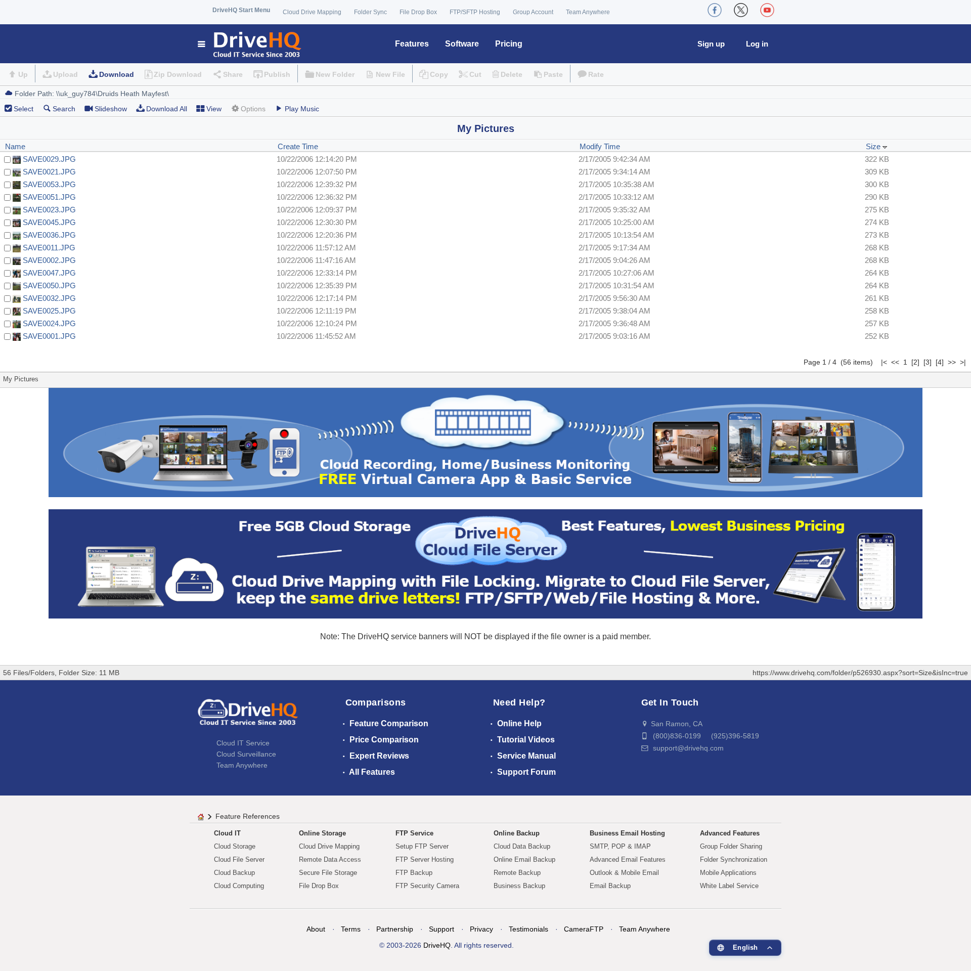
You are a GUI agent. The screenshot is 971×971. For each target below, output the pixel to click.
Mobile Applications (728, 872)
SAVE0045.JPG (49, 222)
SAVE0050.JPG (49, 285)
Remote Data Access (330, 859)
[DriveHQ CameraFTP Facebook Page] (714, 10)
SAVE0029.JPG (49, 159)
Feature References (247, 816)
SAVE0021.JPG (49, 171)
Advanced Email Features (628, 859)
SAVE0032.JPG (49, 298)
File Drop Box (418, 12)
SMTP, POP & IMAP (620, 846)
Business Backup (519, 886)
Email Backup (610, 886)
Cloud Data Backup (522, 846)
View (214, 109)
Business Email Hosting (627, 833)
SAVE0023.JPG (49, 209)
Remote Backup (517, 872)
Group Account (533, 12)
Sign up (711, 43)
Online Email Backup (524, 859)
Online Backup (517, 833)
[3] (927, 362)
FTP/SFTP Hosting (475, 12)
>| (963, 362)
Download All (166, 109)
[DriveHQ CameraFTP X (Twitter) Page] (741, 10)
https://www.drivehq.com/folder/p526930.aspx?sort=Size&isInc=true (860, 673)
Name (15, 146)
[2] (915, 362)
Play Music (302, 109)
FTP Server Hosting (424, 859)
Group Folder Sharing (731, 846)
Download (116, 74)
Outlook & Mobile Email (624, 872)
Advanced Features (730, 833)
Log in (757, 43)
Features (412, 43)
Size (874, 146)
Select (23, 109)
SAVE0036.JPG (49, 235)
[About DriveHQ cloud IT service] (247, 717)
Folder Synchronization (733, 859)
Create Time (298, 146)
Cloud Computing (239, 886)
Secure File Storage (328, 872)
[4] (940, 362)
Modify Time (600, 146)
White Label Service (729, 886)
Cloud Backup (234, 872)
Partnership (394, 929)
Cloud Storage (234, 846)
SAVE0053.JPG (49, 184)
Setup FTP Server (422, 846)
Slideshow (111, 109)
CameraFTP (583, 929)
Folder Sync (370, 12)
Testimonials (528, 929)
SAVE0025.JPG (49, 310)
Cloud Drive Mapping (312, 12)
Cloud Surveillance (246, 754)
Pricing (508, 43)
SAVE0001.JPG (49, 336)
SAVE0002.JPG (49, 260)
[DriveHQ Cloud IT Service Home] (250, 44)
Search (64, 109)
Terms (351, 929)
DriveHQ (437, 945)
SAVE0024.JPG (49, 323)
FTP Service (414, 833)
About (315, 929)
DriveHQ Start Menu (241, 10)
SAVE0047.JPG (49, 273)
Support (441, 929)
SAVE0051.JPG (49, 197)
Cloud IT (227, 833)
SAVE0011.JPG (49, 247)
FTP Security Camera (427, 886)
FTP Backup (413, 872)
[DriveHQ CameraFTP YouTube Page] (767, 10)
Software (462, 43)
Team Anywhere (588, 12)
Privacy (481, 929)
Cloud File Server (239, 859)
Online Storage (322, 833)
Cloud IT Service (243, 743)
